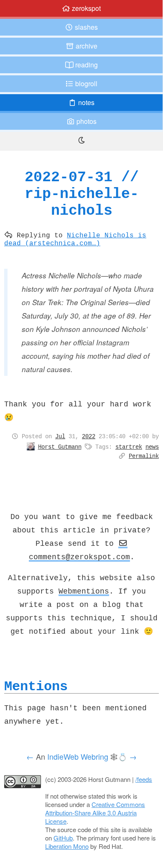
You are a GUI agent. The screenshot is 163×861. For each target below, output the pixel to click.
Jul (60, 436)
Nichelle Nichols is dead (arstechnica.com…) (75, 239)
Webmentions (84, 591)
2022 (88, 436)
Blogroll (85, 83)
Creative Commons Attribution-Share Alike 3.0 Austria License (95, 812)
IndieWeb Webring (77, 756)
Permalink (144, 456)
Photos (86, 121)
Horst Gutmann (60, 446)
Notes (85, 102)
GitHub (63, 837)
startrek (128, 446)
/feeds (143, 779)
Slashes (85, 27)
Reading (86, 64)
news (152, 446)
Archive (85, 46)
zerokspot (85, 8)
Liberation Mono (67, 846)
